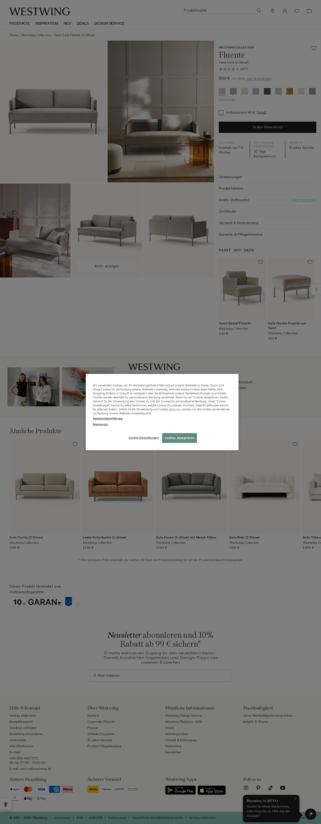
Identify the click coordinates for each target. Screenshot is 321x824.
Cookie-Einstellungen (144, 437)
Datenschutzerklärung (107, 418)
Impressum (100, 424)
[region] (162, 412)
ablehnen (174, 409)
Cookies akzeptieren (179, 437)
